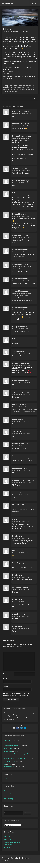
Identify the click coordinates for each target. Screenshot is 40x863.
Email (5, 678)
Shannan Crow (17, 168)
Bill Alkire (16, 536)
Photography (28, 85)
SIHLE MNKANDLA (19, 505)
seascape (15, 91)
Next (34, 98)
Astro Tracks (7, 743)
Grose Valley (8, 748)
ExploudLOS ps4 (18, 405)
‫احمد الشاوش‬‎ (16, 419)
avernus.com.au (19, 87)
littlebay (31, 89)
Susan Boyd (16, 563)
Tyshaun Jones (18, 351)
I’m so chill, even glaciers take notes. (15, 758)
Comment (7, 650)
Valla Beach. (8, 740)
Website (6, 686)
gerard (27, 87)
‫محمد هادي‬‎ (15, 431)
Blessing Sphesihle (19, 380)
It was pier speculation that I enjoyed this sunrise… (19, 754)
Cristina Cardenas (19, 363)
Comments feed (9, 796)
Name (5, 674)
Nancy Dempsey (18, 257)
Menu (36, 3)
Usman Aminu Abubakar (21, 480)
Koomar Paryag (18, 443)
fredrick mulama (18, 392)
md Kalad (16, 626)
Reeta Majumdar (18, 181)
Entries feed (7, 793)
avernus (7, 3)
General (21, 85)
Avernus (6, 778)
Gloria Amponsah (18, 456)
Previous (7, 98)
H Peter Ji (16, 193)
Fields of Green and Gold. (12, 745)
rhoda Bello (17, 614)
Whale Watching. (9, 767)
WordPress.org (8, 799)
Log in (6, 790)
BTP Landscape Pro (19, 136)
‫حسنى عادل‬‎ (16, 492)
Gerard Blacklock (19, 235)
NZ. (5, 764)
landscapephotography (21, 89)
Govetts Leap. (8, 751)
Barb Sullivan (17, 214)
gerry (26, 31)
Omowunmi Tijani (19, 587)
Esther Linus (17, 339)
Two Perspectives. (9, 761)
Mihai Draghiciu (18, 550)
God (14, 519)
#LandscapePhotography (21, 206)
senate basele (17, 468)
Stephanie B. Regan (20, 124)
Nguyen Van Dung (19, 111)
